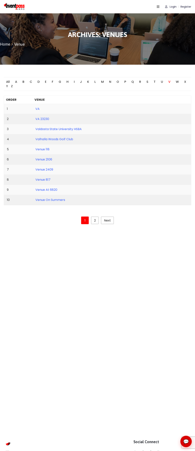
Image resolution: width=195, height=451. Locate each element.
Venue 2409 (44, 169)
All (8, 82)
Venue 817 (42, 179)
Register (186, 6)
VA (37, 109)
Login (173, 6)
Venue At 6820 (46, 190)
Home (5, 44)
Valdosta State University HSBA (58, 129)
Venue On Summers (50, 200)
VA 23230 (42, 119)
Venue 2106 (43, 159)
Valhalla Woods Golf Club (54, 139)
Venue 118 (42, 149)
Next (107, 220)
